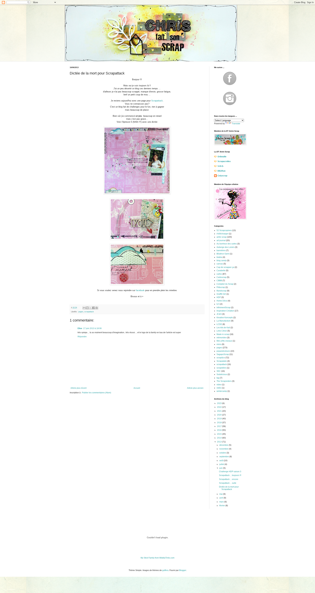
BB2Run (221, 171)
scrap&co (221, 357)
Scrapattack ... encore (228, 479)
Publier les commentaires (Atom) (96, 392)
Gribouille (222, 156)
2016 (219, 430)
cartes (219, 274)
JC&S (219, 314)
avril (221, 498)
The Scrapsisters (224, 381)
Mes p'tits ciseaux (224, 341)
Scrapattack (157, 100)
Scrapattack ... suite (227, 483)
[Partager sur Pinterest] (96, 307)
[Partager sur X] (90, 307)
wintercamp (222, 391)
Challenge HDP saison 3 (230, 471)
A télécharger (222, 234)
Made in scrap (223, 334)
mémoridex (222, 337)
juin (221, 468)
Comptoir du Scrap (225, 284)
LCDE (219, 324)
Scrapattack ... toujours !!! (230, 475)
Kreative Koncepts (225, 317)
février (222, 505)
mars (221, 502)
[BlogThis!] (87, 307)
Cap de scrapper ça (225, 267)
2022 (219, 407)
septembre (224, 456)
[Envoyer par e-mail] (84, 307)
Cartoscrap (221, 277)
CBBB (219, 280)
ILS (218, 304)
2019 (219, 418)
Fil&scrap (221, 287)
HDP (219, 297)
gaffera (165, 570)
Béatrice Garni (223, 254)
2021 (219, 411)
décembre (224, 445)
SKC (219, 371)
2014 (219, 438)
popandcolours (223, 351)
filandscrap (221, 291)
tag (218, 378)
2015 (219, 434)
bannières (221, 250)
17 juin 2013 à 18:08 (92, 328)
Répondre (82, 336)
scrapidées (221, 368)
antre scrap (222, 237)
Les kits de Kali (223, 327)
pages (80, 312)
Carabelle (221, 270)
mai (221, 494)
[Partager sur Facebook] (93, 307)
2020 (219, 415)
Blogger (182, 570)
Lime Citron (222, 331)
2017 (219, 426)
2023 (219, 403)
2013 (219, 442)
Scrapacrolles (224, 161)
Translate (236, 123)
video (219, 384)
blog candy (221, 260)
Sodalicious (222, 374)
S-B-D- (221, 166)
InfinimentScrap (224, 307)
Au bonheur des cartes (227, 244)
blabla (219, 257)
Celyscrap (222, 176)
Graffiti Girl (221, 294)
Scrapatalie (222, 361)
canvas (220, 264)
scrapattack (89, 312)
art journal (221, 240)
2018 (219, 422)
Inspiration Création (225, 311)
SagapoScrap (223, 354)
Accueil (137, 388)
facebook (140, 290)
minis (219, 344)
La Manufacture (224, 321)
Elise (80, 328)
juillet (222, 464)
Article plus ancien (195, 388)
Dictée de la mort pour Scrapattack (229, 488)
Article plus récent (78, 388)
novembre (224, 449)
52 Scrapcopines (224, 230)
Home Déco (222, 301)
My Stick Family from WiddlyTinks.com (157, 558)
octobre (223, 453)
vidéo (219, 388)
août (221, 460)
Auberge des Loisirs (225, 247)
